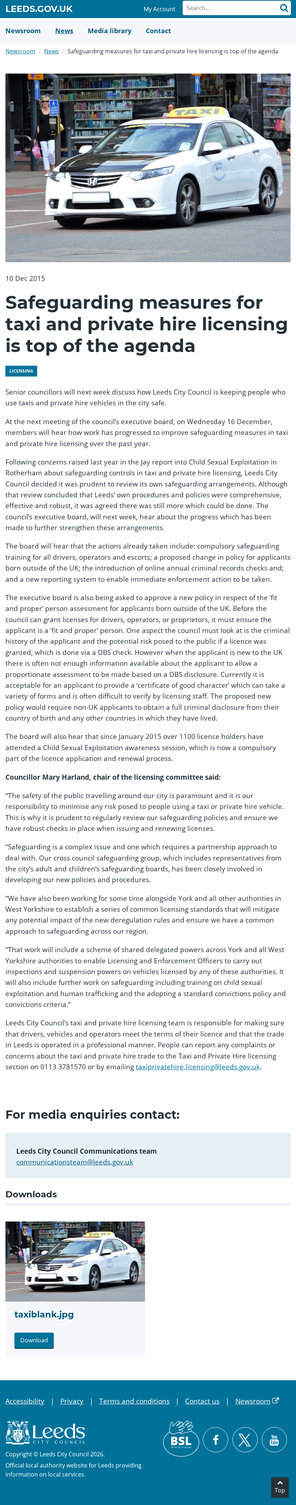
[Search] (284, 8)
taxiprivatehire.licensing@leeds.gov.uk (198, 1066)
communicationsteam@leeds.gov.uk (74, 1162)
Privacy (71, 1401)
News (51, 51)
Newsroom (20, 51)
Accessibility (24, 1401)
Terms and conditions (134, 1401)
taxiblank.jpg (44, 1314)
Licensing (21, 371)
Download (34, 1340)
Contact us (202, 1401)
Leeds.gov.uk (39, 10)
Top (280, 1490)
